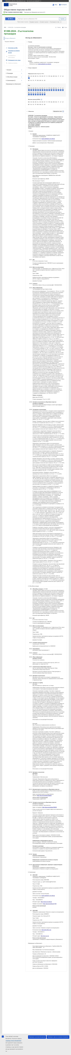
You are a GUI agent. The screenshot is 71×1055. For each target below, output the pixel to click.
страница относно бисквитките (13, 1040)
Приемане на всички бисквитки (37, 1037)
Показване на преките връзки (14, 51)
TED (5, 27)
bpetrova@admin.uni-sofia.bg (44, 64)
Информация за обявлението (13, 84)
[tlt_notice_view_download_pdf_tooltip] (29, 90)
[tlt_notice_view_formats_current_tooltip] (63, 111)
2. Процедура (9, 73)
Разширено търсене (34, 21)
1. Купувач (8, 69)
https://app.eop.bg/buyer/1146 (49, 903)
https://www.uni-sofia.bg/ (46, 901)
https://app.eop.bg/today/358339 (44, 795)
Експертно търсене (44, 21)
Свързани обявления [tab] (9, 41)
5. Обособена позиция (11, 76)
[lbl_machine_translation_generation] (41, 99)
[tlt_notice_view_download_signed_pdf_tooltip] (29, 78)
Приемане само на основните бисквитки (58, 1037)
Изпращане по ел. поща (14, 60)
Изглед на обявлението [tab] (10, 38)
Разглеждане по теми (54, 21)
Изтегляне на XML (13, 47)
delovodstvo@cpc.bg (46, 929)
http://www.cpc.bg (45, 935)
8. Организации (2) (10, 80)
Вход (56, 4)
